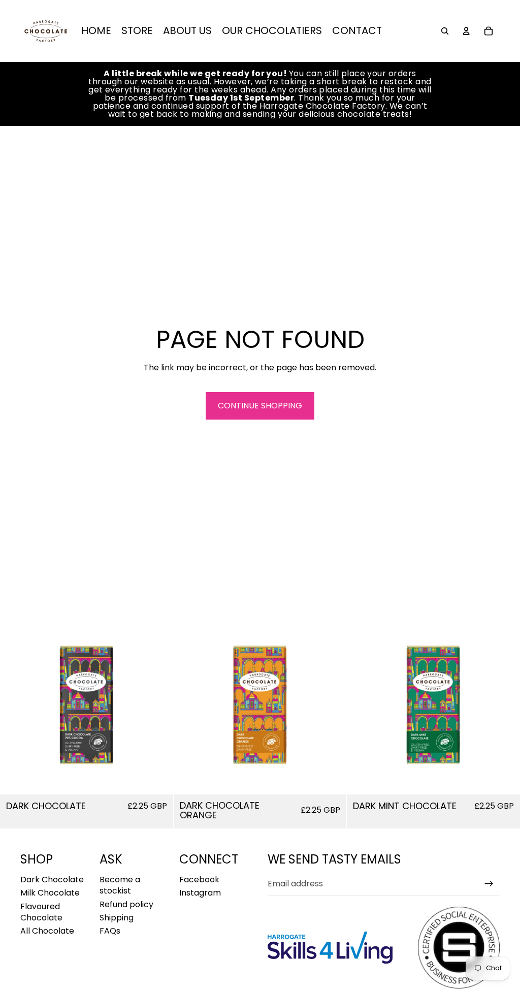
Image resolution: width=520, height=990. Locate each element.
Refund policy (126, 904)
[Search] (445, 31)
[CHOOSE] (157, 779)
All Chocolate (47, 931)
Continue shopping (260, 405)
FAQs (110, 931)
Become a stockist (120, 885)
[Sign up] (489, 884)
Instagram (200, 893)
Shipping (117, 917)
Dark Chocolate (52, 879)
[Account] (466, 31)
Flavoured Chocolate (41, 912)
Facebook (199, 879)
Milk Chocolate (50, 893)
